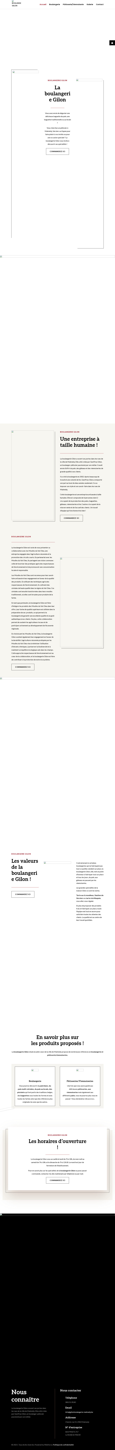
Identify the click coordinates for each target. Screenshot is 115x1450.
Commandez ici (57, 151)
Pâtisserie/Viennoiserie (73, 5)
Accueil (43, 5)
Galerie (90, 5)
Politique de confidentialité (63, 1445)
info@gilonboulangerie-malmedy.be (79, 1412)
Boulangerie (54, 5)
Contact (100, 5)
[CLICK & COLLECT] (112, 42)
